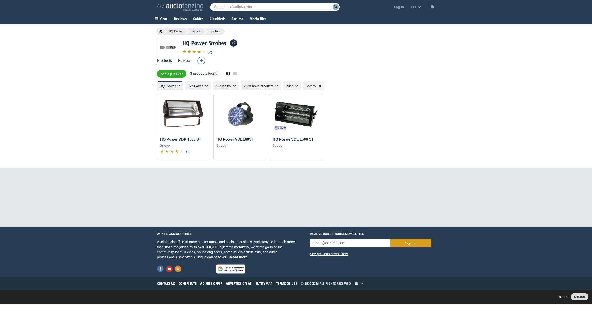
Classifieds (217, 18)
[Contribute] (201, 60)
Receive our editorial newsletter (337, 234)
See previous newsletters (329, 254)
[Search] (336, 7)
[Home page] (160, 31)
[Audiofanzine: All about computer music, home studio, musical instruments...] (180, 7)
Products (164, 60)
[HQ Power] (168, 47)
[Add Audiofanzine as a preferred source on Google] (230, 269)
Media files (258, 18)
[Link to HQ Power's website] (233, 43)
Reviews (180, 18)
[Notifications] (432, 7)
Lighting (196, 31)
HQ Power (175, 31)
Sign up (410, 243)
